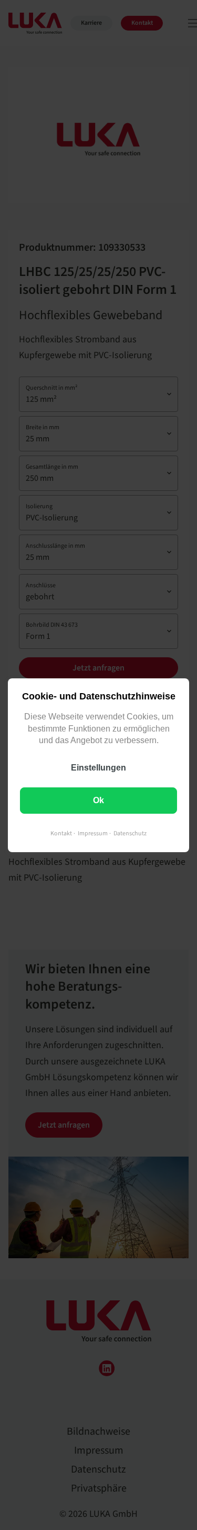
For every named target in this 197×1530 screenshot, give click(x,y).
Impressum (93, 832)
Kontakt (61, 832)
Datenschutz (130, 832)
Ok (98, 799)
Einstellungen (98, 767)
